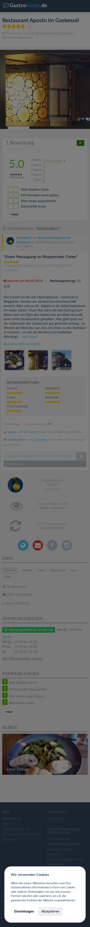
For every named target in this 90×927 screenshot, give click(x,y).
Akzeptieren (50, 911)
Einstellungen (24, 911)
